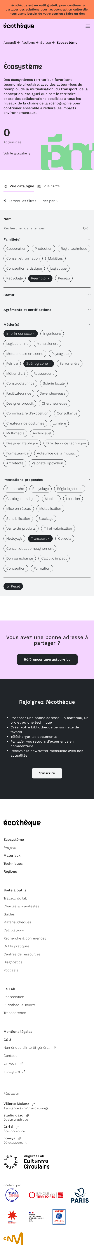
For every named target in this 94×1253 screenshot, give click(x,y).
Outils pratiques (16, 946)
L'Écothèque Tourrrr (19, 1005)
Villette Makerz (16, 1104)
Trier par (48, 201)
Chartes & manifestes (21, 906)
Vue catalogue (22, 186)
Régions (28, 42)
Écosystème (13, 839)
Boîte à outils (14, 890)
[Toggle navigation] (88, 26)
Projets (9, 848)
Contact (10, 1056)
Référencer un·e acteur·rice (47, 659)
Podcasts (10, 970)
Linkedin (10, 1063)
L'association (13, 997)
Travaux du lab (15, 898)
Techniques (13, 863)
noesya (9, 1138)
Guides (9, 914)
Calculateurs (13, 930)
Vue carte (52, 186)
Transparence (14, 1013)
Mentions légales (17, 1031)
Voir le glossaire (15, 153)
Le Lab (9, 989)
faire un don (75, 13)
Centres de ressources (21, 954)
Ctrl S (8, 1127)
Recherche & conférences (24, 938)
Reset (15, 586)
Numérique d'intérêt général (26, 1047)
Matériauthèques (17, 922)
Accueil (9, 42)
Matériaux (12, 855)
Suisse (45, 42)
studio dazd (13, 1115)
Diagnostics (12, 962)
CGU (7, 1040)
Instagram (11, 1071)
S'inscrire (47, 773)
